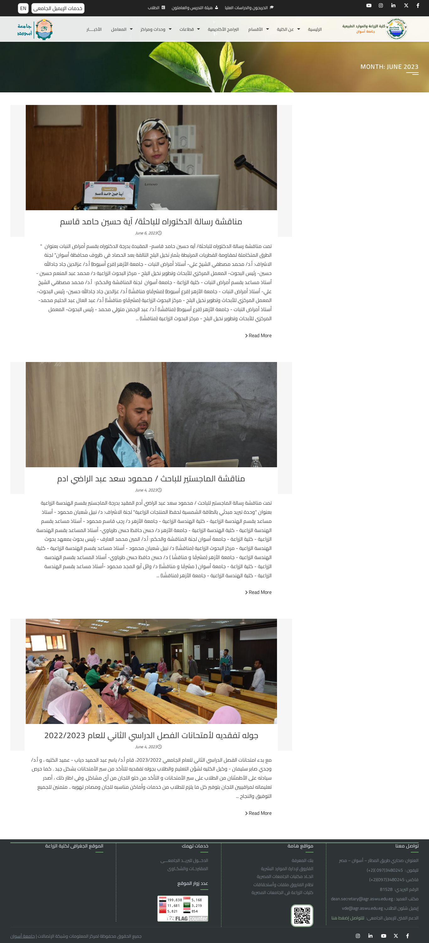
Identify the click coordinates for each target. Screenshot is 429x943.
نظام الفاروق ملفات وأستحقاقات (283, 884)
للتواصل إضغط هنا (348, 918)
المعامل (119, 29)
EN (23, 8)
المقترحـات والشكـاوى (187, 868)
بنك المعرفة (302, 860)
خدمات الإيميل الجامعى (57, 8)
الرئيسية (315, 29)
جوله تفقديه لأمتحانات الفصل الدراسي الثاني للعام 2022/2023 (151, 735)
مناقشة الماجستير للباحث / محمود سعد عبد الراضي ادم (151, 478)
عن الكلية (285, 29)
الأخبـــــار (94, 29)
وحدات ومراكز (153, 29)
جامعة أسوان (22, 936)
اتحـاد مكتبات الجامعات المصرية (285, 876)
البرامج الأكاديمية (223, 29)
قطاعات (187, 29)
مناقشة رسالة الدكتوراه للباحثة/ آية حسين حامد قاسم (151, 221)
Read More (260, 335)
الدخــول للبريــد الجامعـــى (184, 860)
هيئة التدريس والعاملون (192, 7)
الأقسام (255, 29)
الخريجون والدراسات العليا (246, 7)
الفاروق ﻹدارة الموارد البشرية (287, 868)
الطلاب (154, 7)
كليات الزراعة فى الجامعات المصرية (282, 892)
